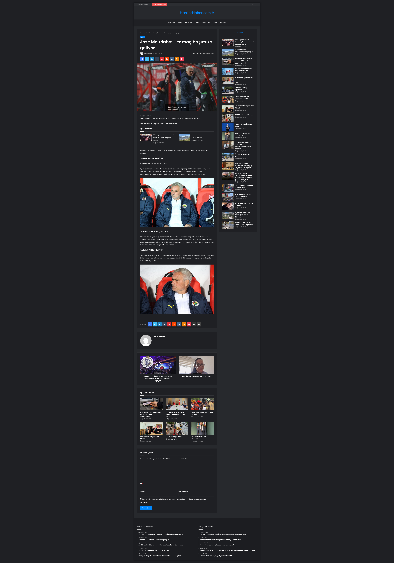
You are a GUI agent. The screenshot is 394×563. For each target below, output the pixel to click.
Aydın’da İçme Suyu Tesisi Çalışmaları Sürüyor (242, 215)
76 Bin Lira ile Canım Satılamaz (198, 438)
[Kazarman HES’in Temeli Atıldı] (228, 127)
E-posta (143, 491)
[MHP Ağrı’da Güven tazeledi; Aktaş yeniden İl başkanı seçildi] (146, 137)
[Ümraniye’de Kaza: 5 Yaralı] (228, 157)
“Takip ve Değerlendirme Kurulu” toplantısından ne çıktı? (175, 414)
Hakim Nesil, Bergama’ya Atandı (149, 438)
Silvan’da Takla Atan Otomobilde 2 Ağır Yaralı (244, 223)
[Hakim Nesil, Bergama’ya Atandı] (151, 428)
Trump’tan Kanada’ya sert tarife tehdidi (243, 70)
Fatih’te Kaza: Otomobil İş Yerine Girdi (244, 186)
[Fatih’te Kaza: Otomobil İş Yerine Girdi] (228, 188)
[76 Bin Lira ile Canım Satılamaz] (202, 428)
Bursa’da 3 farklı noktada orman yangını (244, 51)
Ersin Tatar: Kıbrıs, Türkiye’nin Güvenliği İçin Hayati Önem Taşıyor (244, 165)
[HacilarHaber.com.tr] (197, 12)
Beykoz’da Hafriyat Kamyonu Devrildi (202, 413)
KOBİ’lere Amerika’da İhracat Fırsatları (243, 195)
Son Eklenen (238, 32)
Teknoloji (206, 22)
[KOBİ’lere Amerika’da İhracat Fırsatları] (228, 197)
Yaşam (215, 22)
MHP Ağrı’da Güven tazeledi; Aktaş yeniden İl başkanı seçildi (163, 137)
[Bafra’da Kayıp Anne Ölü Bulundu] (228, 206)
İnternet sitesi (183, 491)
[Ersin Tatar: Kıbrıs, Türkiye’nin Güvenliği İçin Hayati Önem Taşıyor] (228, 166)
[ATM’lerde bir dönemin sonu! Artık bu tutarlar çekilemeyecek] (151, 404)
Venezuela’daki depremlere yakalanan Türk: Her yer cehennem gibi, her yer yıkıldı (244, 176)
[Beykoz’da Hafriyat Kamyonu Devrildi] (202, 404)
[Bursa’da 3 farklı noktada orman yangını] (184, 137)
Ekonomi (188, 22)
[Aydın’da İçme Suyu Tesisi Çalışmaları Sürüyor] (228, 215)
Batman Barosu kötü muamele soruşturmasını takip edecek (243, 145)
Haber (180, 22)
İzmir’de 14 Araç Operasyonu (241, 89)
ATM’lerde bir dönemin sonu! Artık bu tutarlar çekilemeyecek (187, 4)
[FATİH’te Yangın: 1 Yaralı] (177, 428)
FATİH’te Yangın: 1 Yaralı (174, 437)
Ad (141, 483)
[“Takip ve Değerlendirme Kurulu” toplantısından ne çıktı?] (177, 404)
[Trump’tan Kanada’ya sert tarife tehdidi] (228, 71)
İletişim (223, 22)
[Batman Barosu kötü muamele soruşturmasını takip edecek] (228, 145)
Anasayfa (171, 22)
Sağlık (197, 22)
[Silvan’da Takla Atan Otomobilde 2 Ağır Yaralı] (228, 225)
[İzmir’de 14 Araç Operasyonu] (228, 90)
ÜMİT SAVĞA (148, 53)
